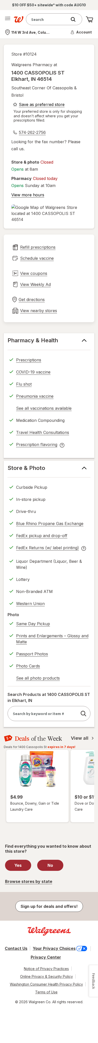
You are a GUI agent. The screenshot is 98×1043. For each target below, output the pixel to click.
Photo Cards (28, 665)
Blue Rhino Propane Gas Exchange (49, 523)
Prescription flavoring (36, 445)
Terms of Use (46, 992)
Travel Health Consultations (42, 432)
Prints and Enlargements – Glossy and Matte (52, 638)
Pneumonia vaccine (35, 396)
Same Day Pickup (33, 623)
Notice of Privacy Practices (46, 968)
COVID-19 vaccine (33, 372)
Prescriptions (28, 359)
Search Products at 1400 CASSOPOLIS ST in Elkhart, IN (49, 697)
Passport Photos (32, 653)
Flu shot (24, 384)
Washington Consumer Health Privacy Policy (46, 984)
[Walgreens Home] (18, 19)
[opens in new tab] (49, 213)
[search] (83, 714)
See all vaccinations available (44, 409)
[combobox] (47, 19)
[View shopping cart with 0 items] (89, 19)
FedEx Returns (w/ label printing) (47, 548)
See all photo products (38, 679)
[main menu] (7, 19)
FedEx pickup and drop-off (41, 536)
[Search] (75, 19)
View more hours (27, 194)
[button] (81, 32)
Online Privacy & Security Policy (46, 976)
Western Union (30, 603)
